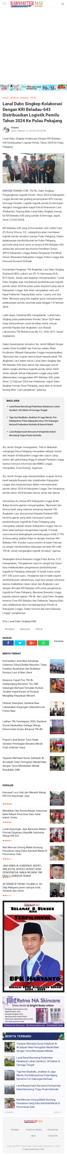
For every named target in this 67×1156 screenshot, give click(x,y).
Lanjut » (58, 1112)
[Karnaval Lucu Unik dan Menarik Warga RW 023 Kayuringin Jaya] (57, 798)
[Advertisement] (33, 49)
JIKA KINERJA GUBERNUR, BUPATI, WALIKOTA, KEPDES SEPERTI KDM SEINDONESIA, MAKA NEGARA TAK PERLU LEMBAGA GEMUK (22, 870)
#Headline (9, 629)
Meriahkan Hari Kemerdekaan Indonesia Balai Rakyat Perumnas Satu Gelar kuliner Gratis (25, 814)
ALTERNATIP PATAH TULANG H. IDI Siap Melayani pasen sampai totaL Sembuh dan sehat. (22, 887)
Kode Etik (53, 1136)
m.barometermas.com (33, 1149)
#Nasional (25, 629)
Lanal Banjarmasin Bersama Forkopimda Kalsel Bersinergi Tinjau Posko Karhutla (38, 1087)
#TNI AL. (39, 629)
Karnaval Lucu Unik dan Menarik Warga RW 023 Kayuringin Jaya (24, 794)
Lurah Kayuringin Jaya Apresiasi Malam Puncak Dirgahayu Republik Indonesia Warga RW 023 (25, 832)
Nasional (24, 98)
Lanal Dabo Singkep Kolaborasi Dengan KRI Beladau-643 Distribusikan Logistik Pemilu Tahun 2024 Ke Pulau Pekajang (32, 112)
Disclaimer (53, 1130)
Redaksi (15, 1130)
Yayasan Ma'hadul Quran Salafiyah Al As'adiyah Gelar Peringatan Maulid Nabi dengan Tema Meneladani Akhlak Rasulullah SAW (37, 1047)
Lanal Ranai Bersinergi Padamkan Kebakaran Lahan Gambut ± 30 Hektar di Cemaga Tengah (38, 1061)
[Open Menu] (4, 4)
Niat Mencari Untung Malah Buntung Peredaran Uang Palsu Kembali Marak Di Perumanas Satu (25, 851)
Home (5, 98)
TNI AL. (33, 98)
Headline (14, 98)
